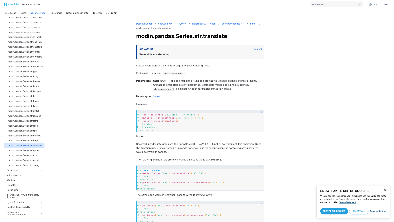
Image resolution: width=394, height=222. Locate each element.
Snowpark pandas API (233, 23)
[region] (353, 201)
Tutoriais (97, 13)
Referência (56, 13)
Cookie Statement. (347, 202)
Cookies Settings (378, 211)
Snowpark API (165, 23)
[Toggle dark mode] (386, 4)
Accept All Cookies (334, 211)
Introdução (10, 13)
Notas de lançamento (77, 13)
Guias (23, 13)
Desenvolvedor (38, 13)
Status (109, 13)
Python (182, 23)
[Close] (385, 190)
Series (253, 23)
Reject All (359, 211)
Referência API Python (203, 23)
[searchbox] (336, 4)
